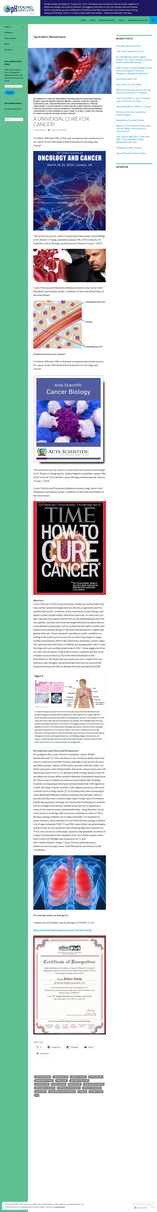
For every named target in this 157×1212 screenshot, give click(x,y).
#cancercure (96, 1077)
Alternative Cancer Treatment (50, 99)
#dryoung (62, 1081)
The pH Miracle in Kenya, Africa (131, 153)
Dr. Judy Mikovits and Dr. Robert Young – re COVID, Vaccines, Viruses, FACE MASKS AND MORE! (134, 60)
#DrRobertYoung (44, 1081)
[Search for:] (14, 119)
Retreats (9, 50)
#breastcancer (78, 1077)
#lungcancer (59, 1084)
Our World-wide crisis (126, 79)
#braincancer (60, 1077)
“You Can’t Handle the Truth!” (130, 51)
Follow (9, 92)
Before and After (107, 20)
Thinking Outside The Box (129, 147)
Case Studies (10, 38)
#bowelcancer (43, 1077)
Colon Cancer (54, 106)
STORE (92, 20)
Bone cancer (94, 99)
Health (8, 27)
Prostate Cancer (51, 108)
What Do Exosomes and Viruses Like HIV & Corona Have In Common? (133, 91)
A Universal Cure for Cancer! (61, 121)
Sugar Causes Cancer (64, 113)
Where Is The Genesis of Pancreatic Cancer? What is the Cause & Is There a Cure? (133, 128)
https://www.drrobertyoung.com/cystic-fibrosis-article (62, 929)
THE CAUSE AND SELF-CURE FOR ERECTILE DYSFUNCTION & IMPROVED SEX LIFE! (132, 139)
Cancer (85, 101)
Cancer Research (80, 103)
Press (7, 44)
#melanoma (74, 1084)
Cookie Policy (59, 1207)
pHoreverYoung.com (138, 20)
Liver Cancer (69, 106)
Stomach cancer (42, 113)
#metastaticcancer (94, 1084)
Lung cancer (84, 106)
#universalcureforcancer (62, 1092)
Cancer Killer (40, 103)
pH (37, 1095)
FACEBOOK (122, 167)
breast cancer (72, 101)
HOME (83, 20)
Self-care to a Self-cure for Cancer (83, 111)
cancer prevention (59, 103)
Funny (121, 20)
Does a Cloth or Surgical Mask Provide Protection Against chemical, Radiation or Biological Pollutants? (134, 71)
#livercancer (42, 1084)
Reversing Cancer (81, 108)
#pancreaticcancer (45, 1088)
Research (66, 108)
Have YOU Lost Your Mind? (129, 84)
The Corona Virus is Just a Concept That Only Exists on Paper (133, 99)
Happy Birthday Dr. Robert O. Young (133, 106)
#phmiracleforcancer (69, 1088)
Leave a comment (58, 130)
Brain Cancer (56, 101)
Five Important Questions (128, 46)
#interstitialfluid (79, 1081)
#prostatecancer (92, 1088)
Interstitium (96, 1092)
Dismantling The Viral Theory (130, 120)
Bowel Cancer (41, 101)
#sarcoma (41, 1092)
